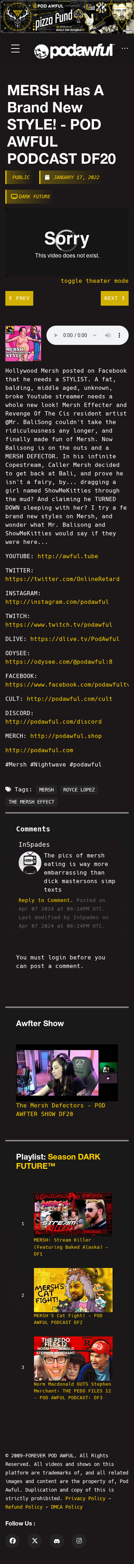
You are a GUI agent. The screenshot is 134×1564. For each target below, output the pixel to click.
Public (21, 177)
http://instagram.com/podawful (57, 601)
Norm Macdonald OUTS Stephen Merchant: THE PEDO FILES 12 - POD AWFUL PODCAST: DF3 (72, 1390)
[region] (67, 242)
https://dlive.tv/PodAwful (75, 639)
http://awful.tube (68, 556)
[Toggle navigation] (15, 48)
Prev (21, 298)
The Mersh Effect (31, 802)
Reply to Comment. (46, 900)
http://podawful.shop (66, 736)
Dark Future (34, 196)
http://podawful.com (39, 750)
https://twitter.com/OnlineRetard (62, 579)
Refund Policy (25, 1507)
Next (112, 298)
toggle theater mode (95, 280)
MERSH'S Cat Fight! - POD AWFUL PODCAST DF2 (68, 1319)
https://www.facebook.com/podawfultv (67, 684)
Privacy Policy (86, 1498)
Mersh (46, 790)
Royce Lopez (79, 790)
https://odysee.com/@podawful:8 (59, 661)
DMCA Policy (67, 1507)
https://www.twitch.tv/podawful (59, 624)
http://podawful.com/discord (53, 721)
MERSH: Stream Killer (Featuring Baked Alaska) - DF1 (71, 1246)
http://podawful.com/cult (70, 699)
